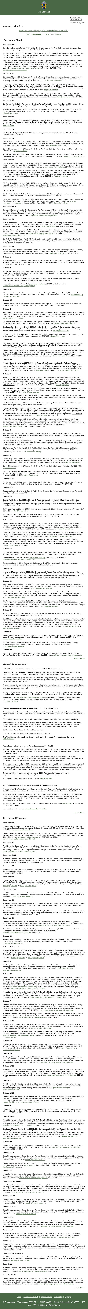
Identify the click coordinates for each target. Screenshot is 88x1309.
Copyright (68, 1297)
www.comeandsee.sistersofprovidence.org (18, 1035)
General (48, 34)
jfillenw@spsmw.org (10, 113)
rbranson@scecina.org (58, 145)
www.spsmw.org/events (12, 296)
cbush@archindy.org (64, 97)
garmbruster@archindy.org (54, 167)
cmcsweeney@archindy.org (28, 837)
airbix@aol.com (8, 126)
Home (19, 1297)
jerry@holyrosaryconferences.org (15, 70)
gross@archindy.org (10, 701)
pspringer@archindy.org (58, 253)
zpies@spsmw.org (63, 176)
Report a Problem (46, 1297)
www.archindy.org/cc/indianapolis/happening (19, 286)
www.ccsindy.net (42, 370)
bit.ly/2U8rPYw (8, 739)
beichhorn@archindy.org (54, 81)
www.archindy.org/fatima (63, 529)
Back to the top (79, 658)
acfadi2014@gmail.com (21, 511)
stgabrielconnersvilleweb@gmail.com (44, 215)
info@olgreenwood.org (61, 331)
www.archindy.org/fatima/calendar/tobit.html (19, 839)
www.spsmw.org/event (11, 628)
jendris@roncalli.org (72, 462)
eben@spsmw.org (9, 1037)
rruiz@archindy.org (40, 415)
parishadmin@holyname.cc (13, 318)
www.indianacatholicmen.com (13, 426)
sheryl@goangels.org (31, 392)
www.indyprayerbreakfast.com (61, 536)
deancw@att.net (46, 778)
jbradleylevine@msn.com (12, 1167)
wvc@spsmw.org (77, 295)
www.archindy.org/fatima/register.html (29, 697)
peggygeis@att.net (51, 90)
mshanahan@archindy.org (60, 356)
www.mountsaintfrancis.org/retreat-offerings (46, 997)
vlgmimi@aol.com (20, 151)
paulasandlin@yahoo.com (69, 370)
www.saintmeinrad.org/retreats (34, 809)
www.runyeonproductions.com (14, 235)
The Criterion (44, 11)
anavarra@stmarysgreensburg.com (42, 233)
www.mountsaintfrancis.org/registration (17, 932)
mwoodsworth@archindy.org (74, 156)
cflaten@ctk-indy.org (61, 203)
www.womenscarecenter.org (64, 323)
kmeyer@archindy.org (43, 925)
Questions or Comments (30, 1297)
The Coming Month (33, 34)
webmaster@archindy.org (49, 1304)
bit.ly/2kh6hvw (67, 803)
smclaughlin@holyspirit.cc (12, 639)
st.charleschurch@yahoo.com (14, 597)
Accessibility (58, 1297)
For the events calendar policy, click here (34, 31)
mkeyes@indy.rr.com (57, 336)
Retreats (58, 34)
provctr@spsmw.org (48, 226)
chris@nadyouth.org (10, 545)
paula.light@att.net (62, 385)
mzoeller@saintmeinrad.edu (22, 830)
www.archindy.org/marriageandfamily (24, 987)
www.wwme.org (29, 1165)
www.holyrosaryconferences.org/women (25, 68)
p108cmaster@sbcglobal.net (41, 588)
